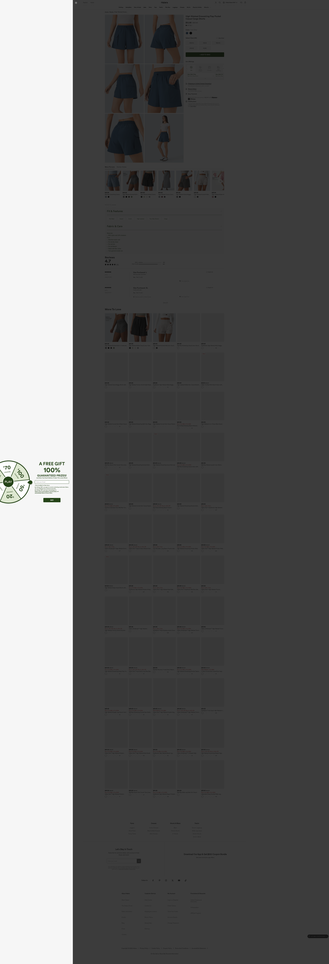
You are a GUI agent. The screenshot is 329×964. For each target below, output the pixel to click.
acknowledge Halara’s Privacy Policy (43, 492)
